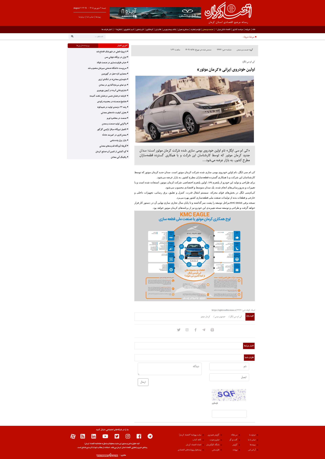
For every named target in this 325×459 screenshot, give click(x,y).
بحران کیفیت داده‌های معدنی (114, 113)
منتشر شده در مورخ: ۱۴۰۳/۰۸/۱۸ (198, 50)
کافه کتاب (197, 440)
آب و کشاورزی (129, 29)
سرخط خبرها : (248, 37)
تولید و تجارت (195, 29)
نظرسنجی (215, 450)
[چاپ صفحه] (212, 331)
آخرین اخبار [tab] (122, 45)
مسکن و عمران (183, 29)
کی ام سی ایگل (235, 317)
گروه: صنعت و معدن (245, 50)
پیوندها (98, 17)
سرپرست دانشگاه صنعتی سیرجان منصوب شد (107, 68)
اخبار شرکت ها (107, 29)
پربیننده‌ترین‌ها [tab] (82, 45)
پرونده (235, 450)
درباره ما (82, 17)
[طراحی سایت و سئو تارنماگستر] (103, 455)
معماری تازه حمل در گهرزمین (114, 74)
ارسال (143, 382)
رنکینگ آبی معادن (119, 157)
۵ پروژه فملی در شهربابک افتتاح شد (111, 52)
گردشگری (149, 29)
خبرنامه (247, 29)
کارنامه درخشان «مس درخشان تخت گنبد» (108, 96)
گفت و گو (233, 440)
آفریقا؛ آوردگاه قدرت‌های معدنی (113, 146)
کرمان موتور (205, 317)
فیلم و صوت (214, 440)
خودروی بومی (219, 317)
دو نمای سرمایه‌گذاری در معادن (113, 85)
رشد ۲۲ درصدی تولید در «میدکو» (112, 107)
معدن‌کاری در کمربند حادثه (114, 135)
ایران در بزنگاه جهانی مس (116, 57)
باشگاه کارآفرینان (212, 445)
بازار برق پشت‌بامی (118, 140)
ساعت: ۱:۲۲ (175, 50)
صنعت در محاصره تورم (117, 118)
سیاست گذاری (238, 29)
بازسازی (215, 403)
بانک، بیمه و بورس (169, 29)
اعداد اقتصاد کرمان (193, 445)
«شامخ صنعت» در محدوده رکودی (112, 102)
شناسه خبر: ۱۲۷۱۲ (224, 50)
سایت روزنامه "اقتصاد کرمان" (190, 435)
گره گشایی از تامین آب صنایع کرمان (111, 152)
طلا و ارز (158, 29)
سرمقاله (234, 435)
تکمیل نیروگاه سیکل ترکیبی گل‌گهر (112, 129)
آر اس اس (252, 450)
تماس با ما (90, 17)
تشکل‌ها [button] (119, 29)
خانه (253, 29)
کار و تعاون (140, 29)
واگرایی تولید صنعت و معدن (114, 124)
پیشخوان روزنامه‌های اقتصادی (189, 450)
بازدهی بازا (237, 37)
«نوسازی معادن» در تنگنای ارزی (112, 79)
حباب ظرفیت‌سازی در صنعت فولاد (112, 63)
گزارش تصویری (213, 435)
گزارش (234, 445)
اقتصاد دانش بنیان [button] (224, 29)
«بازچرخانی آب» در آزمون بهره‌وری (112, 90)
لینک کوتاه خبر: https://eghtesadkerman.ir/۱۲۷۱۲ (233, 310)
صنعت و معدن (207, 29)
